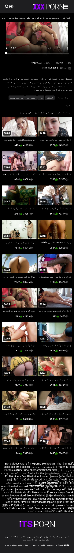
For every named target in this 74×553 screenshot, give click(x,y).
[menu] (66, 6)
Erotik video (36, 501)
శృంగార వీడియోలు (48, 482)
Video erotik (20, 498)
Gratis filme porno (30, 463)
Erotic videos (12, 463)
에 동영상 (48, 495)
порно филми (50, 476)
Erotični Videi (35, 495)
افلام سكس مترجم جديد (44, 466)
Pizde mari (40, 489)
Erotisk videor (13, 476)
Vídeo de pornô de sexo (17, 466)
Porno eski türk (13, 470)
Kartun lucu (16, 508)
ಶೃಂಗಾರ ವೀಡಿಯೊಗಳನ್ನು (46, 479)
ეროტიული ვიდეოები (61, 473)
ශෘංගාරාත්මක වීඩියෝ (47, 511)
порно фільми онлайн (19, 489)
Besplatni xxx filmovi (16, 501)
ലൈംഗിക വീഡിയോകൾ (14, 486)
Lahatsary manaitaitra (54, 508)
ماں (41, 97)
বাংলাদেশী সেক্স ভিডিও (47, 470)
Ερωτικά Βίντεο (59, 505)
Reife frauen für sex (66, 465)
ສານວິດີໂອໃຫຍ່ (32, 508)
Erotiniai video (19, 492)
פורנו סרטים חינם (35, 505)
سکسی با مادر (66, 470)
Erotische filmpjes (38, 473)
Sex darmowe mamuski (60, 498)
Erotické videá (18, 495)
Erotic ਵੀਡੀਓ (34, 486)
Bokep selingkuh (52, 501)
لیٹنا (49, 97)
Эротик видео (55, 489)
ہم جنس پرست (16, 97)
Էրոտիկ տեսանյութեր (14, 473)
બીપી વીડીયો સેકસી (23, 479)
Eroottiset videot (32, 476)
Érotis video (67, 511)
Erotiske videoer (37, 492)
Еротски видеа (56, 492)
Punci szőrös (30, 470)
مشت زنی (31, 97)
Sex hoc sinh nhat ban (55, 463)
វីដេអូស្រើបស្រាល (50, 486)
